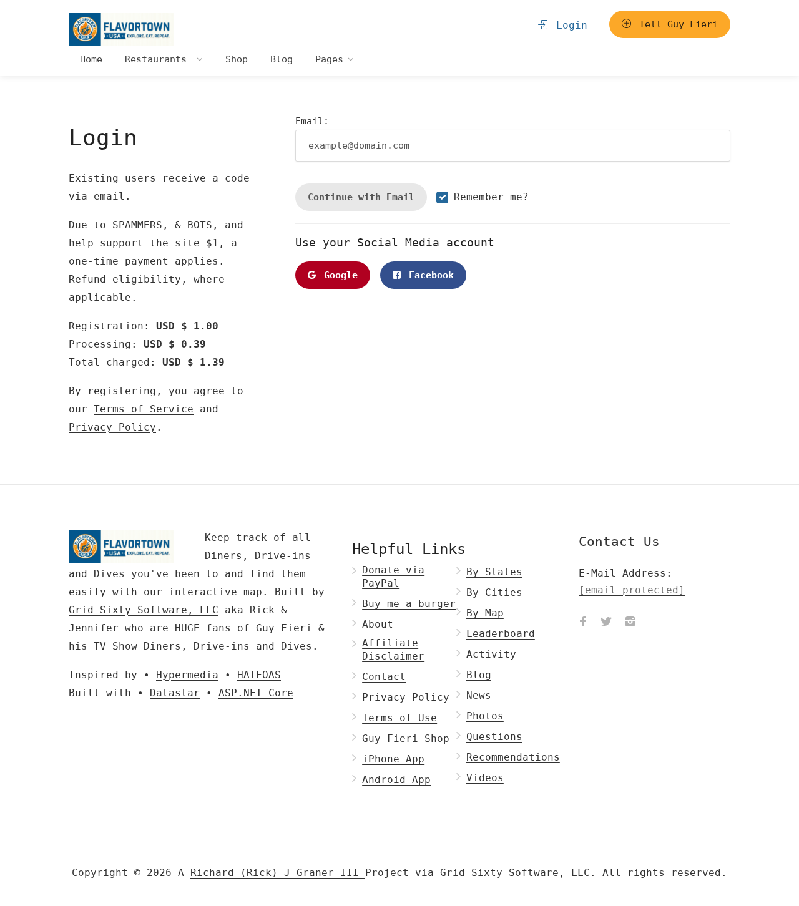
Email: (312, 121)
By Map (485, 613)
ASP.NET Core (255, 693)
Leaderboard (500, 634)
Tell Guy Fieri (676, 24)
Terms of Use (399, 718)
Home (91, 59)
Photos (485, 716)
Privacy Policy (112, 427)
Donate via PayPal (393, 576)
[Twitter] (606, 623)
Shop (236, 59)
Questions (494, 737)
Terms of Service (144, 409)
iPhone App (393, 759)
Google (338, 275)
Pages (329, 59)
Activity (491, 654)
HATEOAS (259, 675)
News (478, 695)
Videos (485, 778)
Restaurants (158, 59)
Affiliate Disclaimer (393, 649)
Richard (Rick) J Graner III (277, 873)
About (377, 624)
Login (568, 25)
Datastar (175, 693)
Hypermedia (187, 675)
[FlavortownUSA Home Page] (121, 29)
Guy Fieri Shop (405, 738)
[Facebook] (582, 623)
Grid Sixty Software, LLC (143, 610)
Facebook (428, 275)
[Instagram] (630, 623)
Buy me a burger (409, 604)
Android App (396, 780)
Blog (281, 59)
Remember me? (491, 197)
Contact (384, 677)
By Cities (494, 592)
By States (494, 572)
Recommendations (513, 757)
